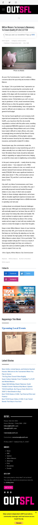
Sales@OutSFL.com (10, 428)
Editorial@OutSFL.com (11, 426)
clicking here (10, 482)
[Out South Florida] (19, 9)
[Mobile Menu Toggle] (3, 9)
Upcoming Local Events (14, 328)
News (8, 451)
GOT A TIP (8, 487)
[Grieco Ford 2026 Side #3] (19, 299)
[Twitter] (9, 2)
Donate (9, 468)
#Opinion (4, 258)
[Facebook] (3, 2)
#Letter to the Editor (25, 258)
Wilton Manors (11, 458)
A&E (8, 453)
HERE (33, 35)
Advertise (10, 461)
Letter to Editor (21, 40)
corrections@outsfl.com (20, 437)
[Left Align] (36, 512)
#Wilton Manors (13, 258)
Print (8, 463)
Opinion (9, 456)
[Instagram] (16, 2)
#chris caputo (6, 262)
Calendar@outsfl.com (11, 433)
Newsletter (10, 466)
